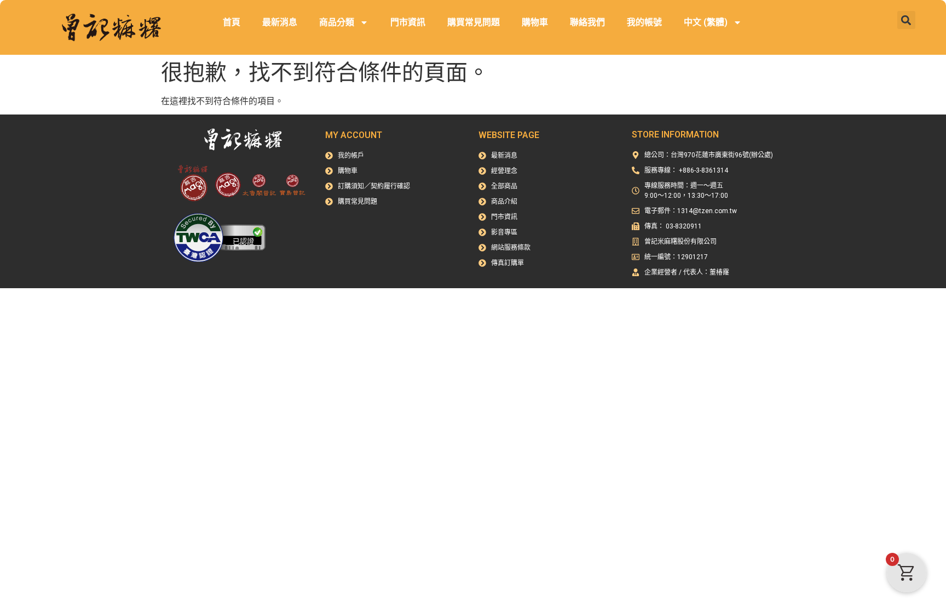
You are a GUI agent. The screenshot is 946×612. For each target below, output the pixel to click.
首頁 (231, 22)
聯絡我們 (587, 22)
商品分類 (336, 22)
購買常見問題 (473, 22)
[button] (906, 20)
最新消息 (279, 22)
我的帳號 (644, 22)
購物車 (535, 22)
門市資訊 (407, 22)
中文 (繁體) (706, 22)
